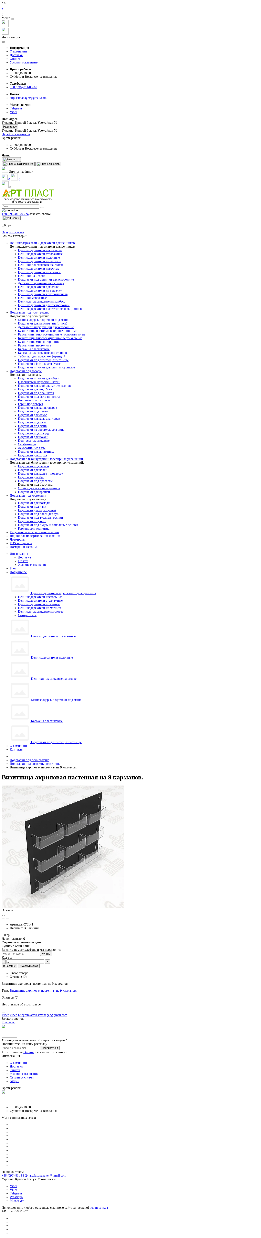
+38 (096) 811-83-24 (23, 87)
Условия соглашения (24, 62)
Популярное (18, 572)
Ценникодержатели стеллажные (40, 600)
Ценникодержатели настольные (40, 597)
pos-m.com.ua (99, 1207)
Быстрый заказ (29, 965)
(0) (3, 914)
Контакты (16, 749)
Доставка (16, 55)
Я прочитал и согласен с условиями (37, 1052)
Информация (19, 553)
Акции (14, 1081)
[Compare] (7, 918)
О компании (18, 51)
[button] (130, 14)
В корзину (9, 965)
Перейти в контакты (16, 134)
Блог (13, 568)
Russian (55, 163)
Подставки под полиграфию (29, 760)
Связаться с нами (22, 1077)
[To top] (3, 1012)
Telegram (16, 1193)
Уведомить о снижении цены (22, 942)
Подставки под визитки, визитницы (35, 763)
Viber (13, 1186)
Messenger (17, 1200)
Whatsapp (16, 1197)
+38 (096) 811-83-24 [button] (15, 1175)
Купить (46, 953)
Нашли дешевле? (13, 938)
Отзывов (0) (18, 976)
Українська (26, 163)
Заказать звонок (40, 214)
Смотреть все (27, 615)
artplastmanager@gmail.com (28, 97)
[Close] (12, 19)
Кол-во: (7, 957)
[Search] (41, 207)
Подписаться (50, 1047)
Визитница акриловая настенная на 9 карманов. (43, 990)
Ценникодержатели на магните (39, 608)
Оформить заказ (13, 232)
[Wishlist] (3, 918)
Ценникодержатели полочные (39, 604)
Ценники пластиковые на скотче (40, 611)
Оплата (15, 58)
